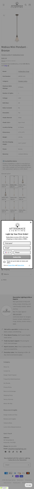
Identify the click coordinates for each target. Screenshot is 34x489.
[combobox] (8, 252)
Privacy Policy (11, 265)
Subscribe (17, 257)
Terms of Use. (20, 265)
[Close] (31, 222)
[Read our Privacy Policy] (29, 265)
